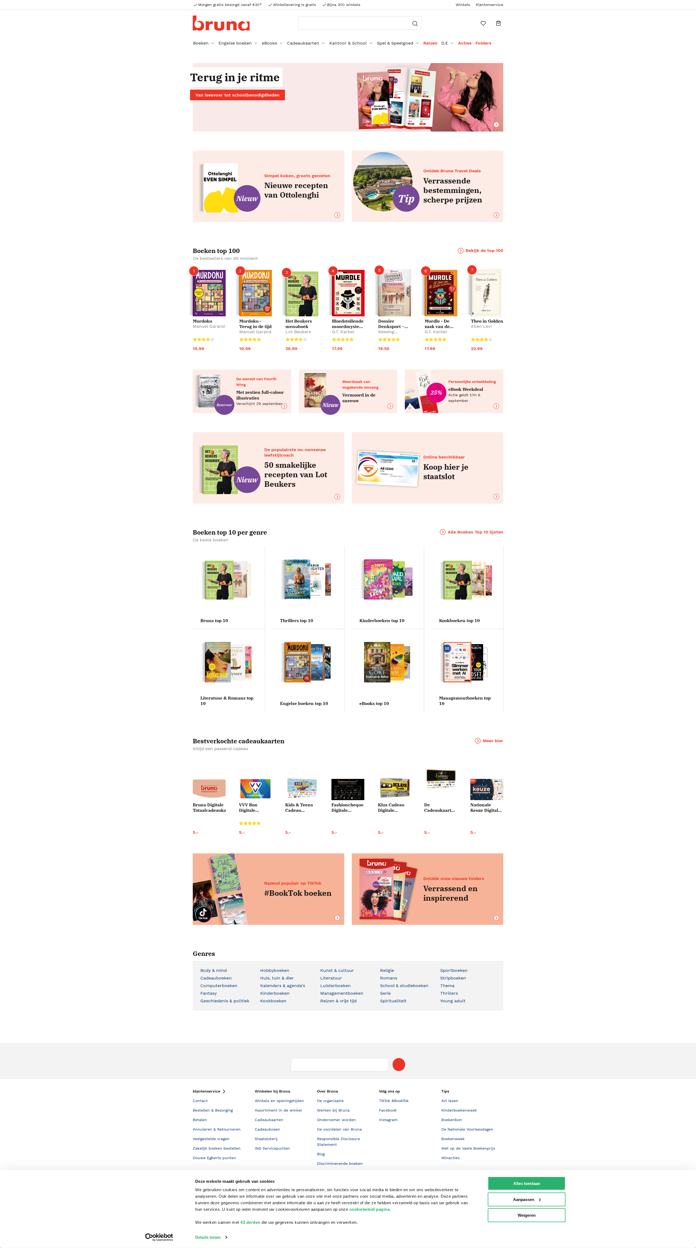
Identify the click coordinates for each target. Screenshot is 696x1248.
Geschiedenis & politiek (224, 1000)
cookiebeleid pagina (369, 1209)
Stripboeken (453, 978)
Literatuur (331, 978)
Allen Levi (481, 326)
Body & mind (213, 970)
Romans (388, 978)
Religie (387, 970)
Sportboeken (454, 970)
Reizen (430, 43)
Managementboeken (341, 993)
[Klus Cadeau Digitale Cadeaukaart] (394, 788)
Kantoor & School (348, 43)
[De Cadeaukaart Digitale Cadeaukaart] (440, 779)
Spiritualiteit (393, 1000)
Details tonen (207, 1237)
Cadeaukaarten (303, 43)
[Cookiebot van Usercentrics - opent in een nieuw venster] (159, 1237)
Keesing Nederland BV (392, 334)
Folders (484, 43)
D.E (444, 43)
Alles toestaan (526, 1183)
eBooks (269, 43)
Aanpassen (523, 1199)
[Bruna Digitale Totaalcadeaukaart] (209, 789)
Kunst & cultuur (337, 970)
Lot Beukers (298, 331)
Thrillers (449, 993)
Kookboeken (273, 1000)
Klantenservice (489, 4)
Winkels (463, 4)
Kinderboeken (275, 993)
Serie (385, 993)
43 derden (250, 1222)
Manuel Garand (209, 326)
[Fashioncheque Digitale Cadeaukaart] (347, 789)
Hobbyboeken (274, 970)
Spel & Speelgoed (395, 43)
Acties (465, 43)
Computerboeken (218, 985)
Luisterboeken (335, 985)
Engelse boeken (235, 43)
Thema (447, 985)
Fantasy (208, 993)
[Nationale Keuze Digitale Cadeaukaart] (486, 789)
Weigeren (527, 1215)
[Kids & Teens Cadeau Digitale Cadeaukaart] (301, 788)
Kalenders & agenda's (282, 985)
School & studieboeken (404, 985)
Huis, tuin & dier (277, 978)
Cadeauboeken (216, 978)
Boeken (201, 43)
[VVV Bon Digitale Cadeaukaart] (255, 788)
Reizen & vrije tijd (338, 1000)
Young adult (452, 1000)
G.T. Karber (343, 331)
